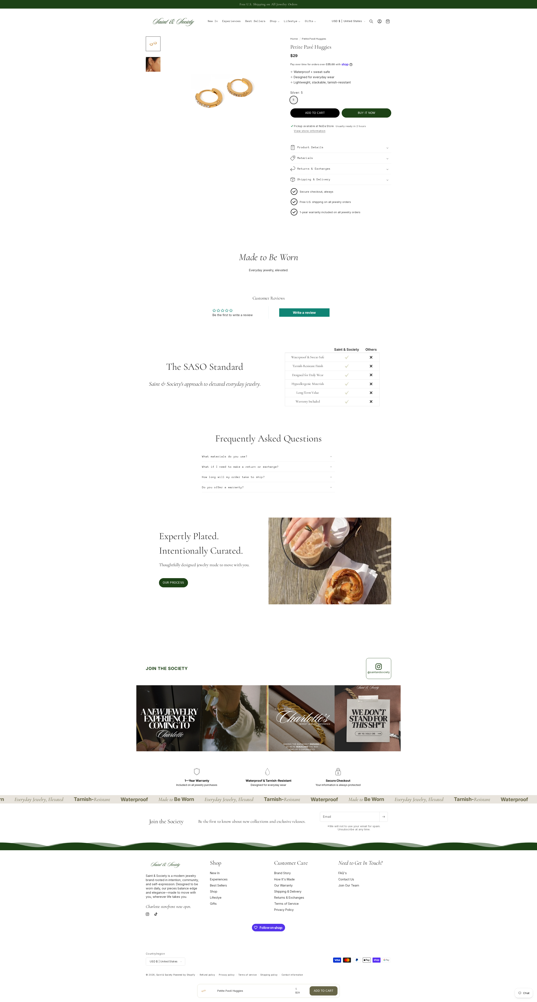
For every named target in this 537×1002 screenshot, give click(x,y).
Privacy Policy (284, 910)
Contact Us (346, 879)
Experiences (219, 879)
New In (215, 873)
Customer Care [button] (291, 862)
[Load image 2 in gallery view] (153, 64)
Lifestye (216, 897)
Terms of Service (286, 904)
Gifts (213, 904)
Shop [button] (215, 862)
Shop (213, 891)
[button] (275, 21)
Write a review (304, 312)
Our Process (173, 582)
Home (294, 38)
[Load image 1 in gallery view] (153, 43)
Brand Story (282, 873)
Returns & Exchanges (289, 897)
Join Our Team (348, 885)
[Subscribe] (383, 817)
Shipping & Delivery (287, 891)
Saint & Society (164, 974)
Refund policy (207, 974)
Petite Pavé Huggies (314, 38)
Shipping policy (269, 974)
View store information (309, 130)
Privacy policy (227, 974)
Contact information (292, 974)
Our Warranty (283, 885)
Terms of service (247, 974)
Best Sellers (218, 885)
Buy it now (366, 112)
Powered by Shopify (184, 974)
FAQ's (342, 873)
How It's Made (284, 879)
